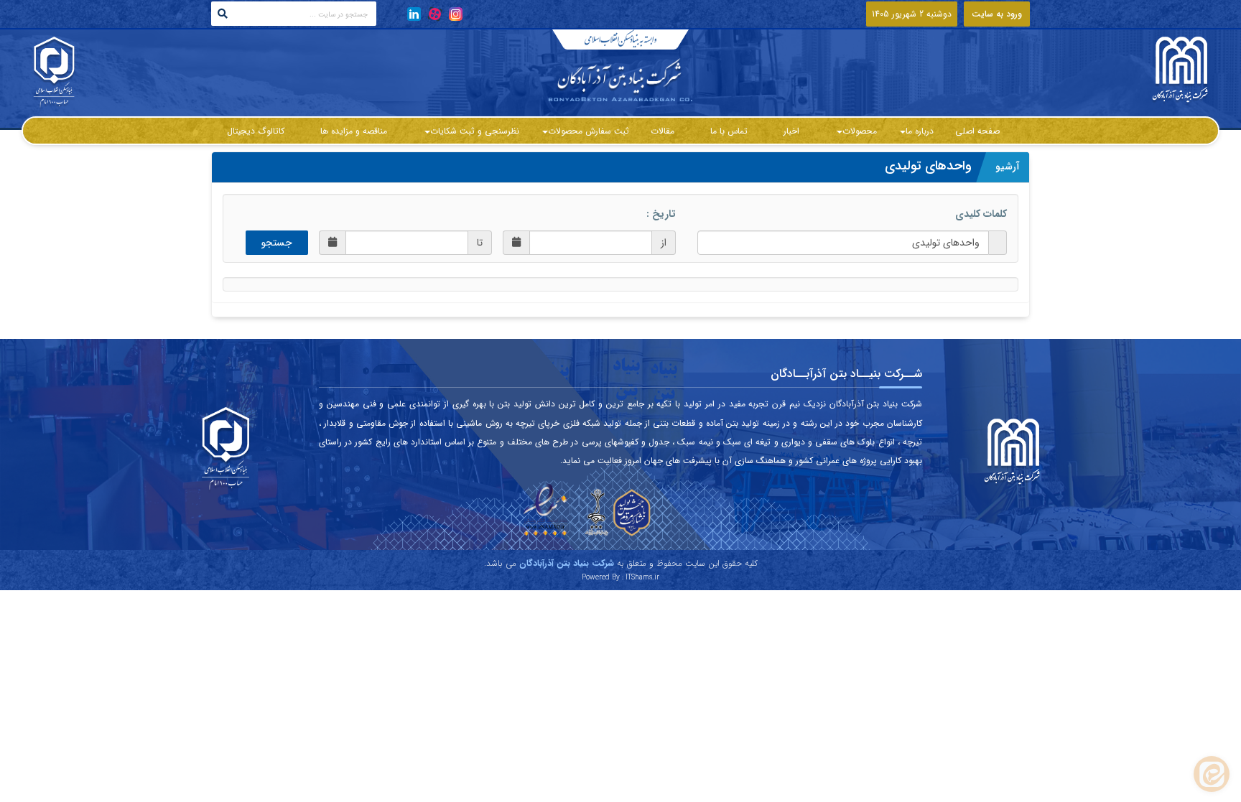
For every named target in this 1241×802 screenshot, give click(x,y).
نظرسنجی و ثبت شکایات (474, 131)
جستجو (276, 243)
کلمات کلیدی (981, 214)
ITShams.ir (642, 577)
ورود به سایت (997, 14)
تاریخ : (661, 214)
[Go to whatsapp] (1212, 774)
